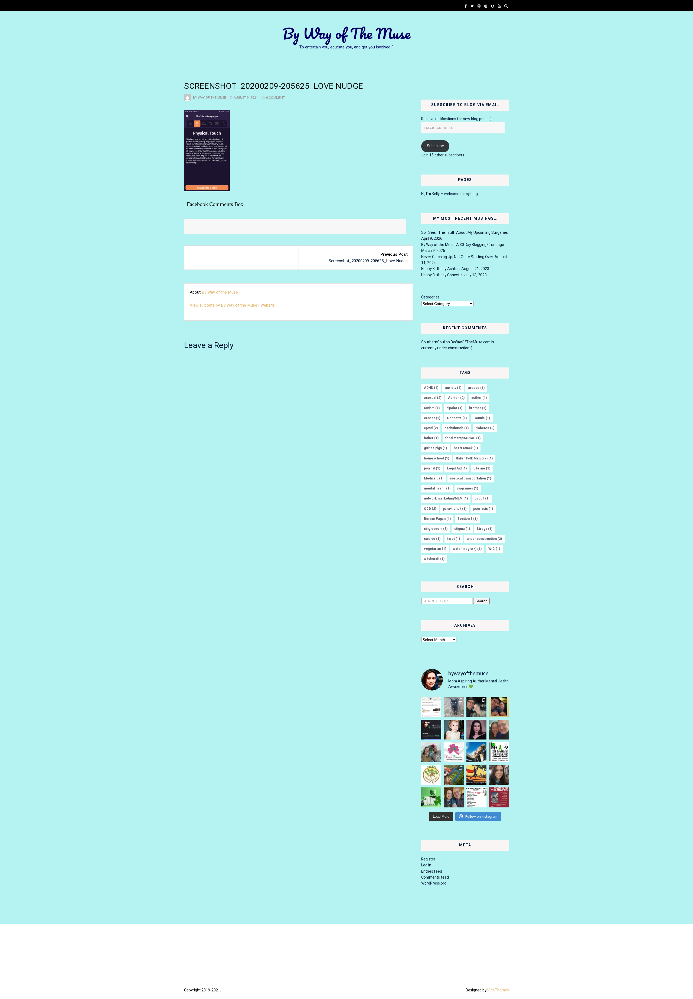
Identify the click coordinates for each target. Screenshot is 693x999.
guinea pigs (435, 448)
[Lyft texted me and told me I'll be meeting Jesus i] (431, 707)
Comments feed (435, 877)
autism (432, 408)
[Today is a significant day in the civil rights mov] (499, 797)
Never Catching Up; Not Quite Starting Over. (457, 257)
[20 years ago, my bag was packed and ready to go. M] (454, 730)
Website (267, 305)
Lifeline (481, 468)
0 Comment (275, 97)
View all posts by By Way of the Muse (223, 305)
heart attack (466, 448)
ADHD (431, 387)
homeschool (436, 458)
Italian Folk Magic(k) (474, 458)
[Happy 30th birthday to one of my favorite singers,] (476, 752)
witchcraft (434, 558)
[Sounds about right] (476, 797)
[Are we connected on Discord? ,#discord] (431, 730)
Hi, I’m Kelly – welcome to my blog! (450, 194)
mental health (437, 488)
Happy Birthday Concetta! (442, 275)
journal (432, 468)
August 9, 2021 (246, 97)
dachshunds (456, 428)
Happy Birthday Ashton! (440, 269)
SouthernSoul (433, 342)
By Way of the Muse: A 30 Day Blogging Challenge (462, 245)
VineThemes (498, 990)
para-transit (454, 508)
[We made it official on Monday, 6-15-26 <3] (499, 730)
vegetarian (435, 548)
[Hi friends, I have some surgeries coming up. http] (499, 775)
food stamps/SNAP (462, 438)
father (431, 438)
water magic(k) (467, 548)
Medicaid (433, 478)
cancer (432, 418)
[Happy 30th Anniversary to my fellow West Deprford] (476, 730)
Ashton (456, 397)
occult (482, 498)
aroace (476, 387)
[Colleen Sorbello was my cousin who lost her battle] (454, 752)
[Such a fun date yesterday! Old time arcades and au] (454, 797)
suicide (432, 538)
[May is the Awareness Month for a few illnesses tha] (499, 752)
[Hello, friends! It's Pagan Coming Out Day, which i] (431, 775)
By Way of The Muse (346, 33)
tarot (453, 538)
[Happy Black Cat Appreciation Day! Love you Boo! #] (454, 707)
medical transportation (470, 478)
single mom (435, 528)
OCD (430, 508)
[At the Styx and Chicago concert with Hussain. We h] (476, 707)
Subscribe (435, 146)
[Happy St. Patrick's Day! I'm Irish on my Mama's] (431, 797)
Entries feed (431, 871)
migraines (467, 488)
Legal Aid (457, 468)
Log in (426, 865)
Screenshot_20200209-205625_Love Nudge (368, 261)
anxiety (453, 387)
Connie (481, 418)
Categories (430, 297)
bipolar (454, 408)
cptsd (431, 428)
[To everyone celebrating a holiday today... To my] (454, 775)
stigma (462, 528)
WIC (494, 548)
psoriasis (483, 508)
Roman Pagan (437, 518)
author (479, 397)
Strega (484, 528)
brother (477, 408)
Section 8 (467, 518)
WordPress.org (433, 883)
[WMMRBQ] (431, 752)
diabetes (484, 428)
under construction (484, 538)
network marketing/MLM (446, 498)
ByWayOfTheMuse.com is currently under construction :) (457, 345)
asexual (432, 397)
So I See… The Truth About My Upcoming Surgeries (464, 232)
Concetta (457, 418)
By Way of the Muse (209, 97)
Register (428, 859)
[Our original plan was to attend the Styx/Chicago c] (499, 707)
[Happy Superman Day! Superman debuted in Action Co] (476, 775)
